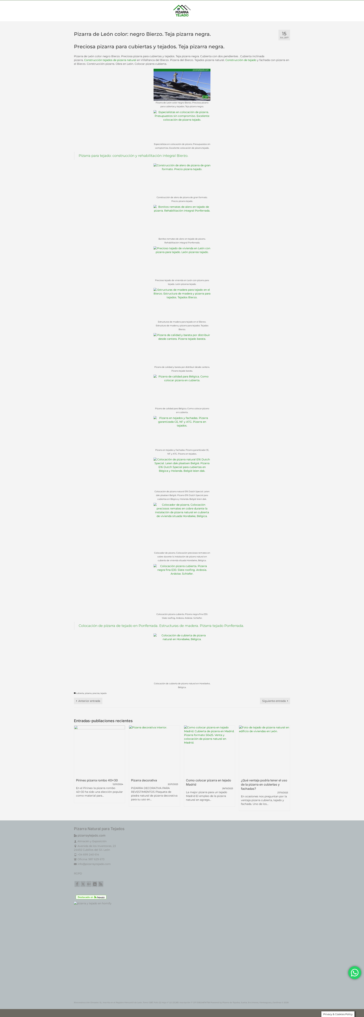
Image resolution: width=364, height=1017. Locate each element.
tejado (103, 693)
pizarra (88, 693)
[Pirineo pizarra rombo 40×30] (99, 751)
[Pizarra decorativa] (154, 751)
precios (96, 693)
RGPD (78, 873)
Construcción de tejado (240, 60)
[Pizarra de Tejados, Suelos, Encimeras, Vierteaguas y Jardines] (182, 10)
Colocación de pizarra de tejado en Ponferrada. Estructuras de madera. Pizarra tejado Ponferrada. (161, 626)
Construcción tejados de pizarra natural (109, 60)
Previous (77, 768)
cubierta (80, 693)
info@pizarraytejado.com (94, 864)
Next (286, 768)
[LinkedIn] (94, 884)
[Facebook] (77, 884)
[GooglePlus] (89, 884)
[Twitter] (83, 884)
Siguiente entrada (274, 701)
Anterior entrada (89, 701)
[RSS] (100, 884)
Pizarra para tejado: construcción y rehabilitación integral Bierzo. (133, 156)
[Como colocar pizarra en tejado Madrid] (209, 751)
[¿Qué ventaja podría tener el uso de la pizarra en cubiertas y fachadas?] (264, 751)
